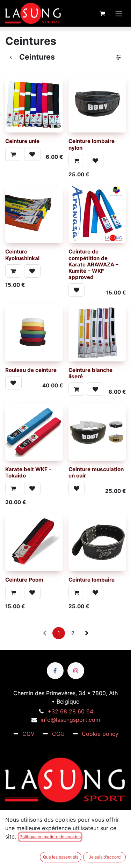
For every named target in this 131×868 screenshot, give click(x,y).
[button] (13, 154)
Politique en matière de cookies (50, 836)
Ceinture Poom (24, 579)
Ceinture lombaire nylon (91, 144)
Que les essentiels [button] (60, 857)
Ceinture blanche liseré (90, 373)
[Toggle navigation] (119, 13)
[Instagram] (75, 670)
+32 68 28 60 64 (70, 711)
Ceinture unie (22, 141)
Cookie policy (100, 733)
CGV (28, 733)
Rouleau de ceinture (31, 370)
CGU (58, 733)
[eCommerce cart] (102, 13)
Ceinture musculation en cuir (96, 472)
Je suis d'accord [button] (105, 857)
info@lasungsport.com (70, 719)
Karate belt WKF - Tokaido (28, 472)
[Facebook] (55, 670)
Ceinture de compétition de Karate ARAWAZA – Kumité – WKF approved (93, 264)
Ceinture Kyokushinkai (22, 254)
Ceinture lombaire (91, 579)
